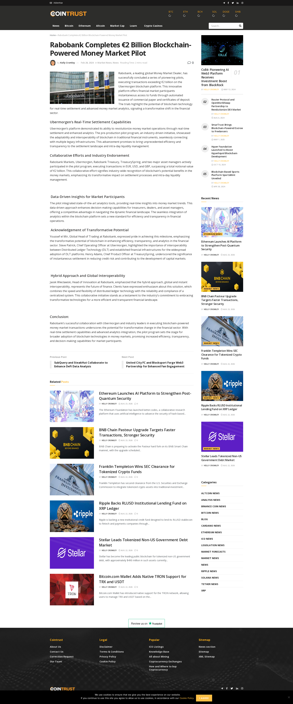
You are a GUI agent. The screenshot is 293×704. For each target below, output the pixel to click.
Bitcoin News (210, 512)
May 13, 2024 (229, 89)
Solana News (210, 577)
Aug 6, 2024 (218, 117)
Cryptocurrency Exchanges (165, 661)
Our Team (56, 661)
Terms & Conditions (112, 651)
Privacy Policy (108, 656)
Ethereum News (213, 234)
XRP (203, 590)
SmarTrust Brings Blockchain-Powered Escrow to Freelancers (227, 128)
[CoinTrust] (62, 688)
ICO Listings (156, 646)
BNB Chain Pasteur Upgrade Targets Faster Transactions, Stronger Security (137, 432)
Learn (133, 25)
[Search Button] (240, 26)
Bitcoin (69, 25)
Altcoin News (210, 493)
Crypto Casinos (153, 25)
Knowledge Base (159, 651)
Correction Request (62, 656)
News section (207, 646)
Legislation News (212, 545)
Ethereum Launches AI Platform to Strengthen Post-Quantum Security (221, 245)
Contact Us (56, 651)
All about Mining (159, 656)
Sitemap (204, 651)
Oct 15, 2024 (219, 164)
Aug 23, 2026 (126, 403)
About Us (55, 646)
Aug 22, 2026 (126, 477)
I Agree (204, 698)
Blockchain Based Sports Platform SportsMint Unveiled (225, 175)
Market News (104, 62)
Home (53, 35)
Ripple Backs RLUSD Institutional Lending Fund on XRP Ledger (221, 407)
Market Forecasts (213, 551)
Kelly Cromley (67, 62)
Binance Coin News (213, 506)
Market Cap (117, 25)
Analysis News (210, 499)
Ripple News (209, 571)
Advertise (58, 2)
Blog (204, 519)
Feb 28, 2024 (87, 62)
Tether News (209, 584)
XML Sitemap (207, 656)
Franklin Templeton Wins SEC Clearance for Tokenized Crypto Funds (137, 469)
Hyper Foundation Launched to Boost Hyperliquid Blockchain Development (224, 151)
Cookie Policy (108, 661)
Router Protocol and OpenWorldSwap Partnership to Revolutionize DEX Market (226, 104)
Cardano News (211, 525)
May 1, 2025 (218, 139)
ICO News (207, 538)
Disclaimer (106, 646)
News (56, 25)
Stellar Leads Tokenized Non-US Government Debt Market (221, 458)
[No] (288, 697)
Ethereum (85, 25)
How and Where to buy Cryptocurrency (163, 668)
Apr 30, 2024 (219, 186)
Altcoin (100, 25)
